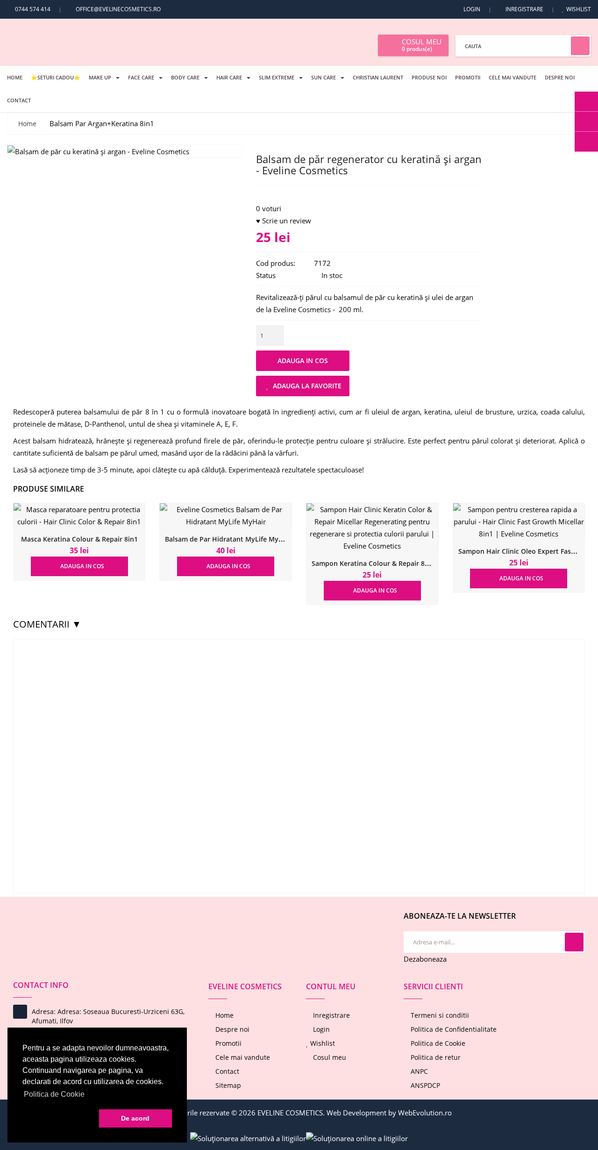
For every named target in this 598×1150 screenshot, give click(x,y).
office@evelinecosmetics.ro (118, 9)
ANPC (418, 1071)
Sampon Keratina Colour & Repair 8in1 (373, 563)
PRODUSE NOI (429, 77)
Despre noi (560, 77)
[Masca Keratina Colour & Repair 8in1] (79, 515)
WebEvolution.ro (425, 1112)
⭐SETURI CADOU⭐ (55, 77)
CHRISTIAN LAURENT (378, 77)
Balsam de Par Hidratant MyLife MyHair (228, 539)
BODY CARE (185, 77)
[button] (58, 1118)
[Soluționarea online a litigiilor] (357, 1137)
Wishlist (578, 9)
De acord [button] (135, 1118)
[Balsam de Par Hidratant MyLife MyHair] (226, 515)
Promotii (467, 77)
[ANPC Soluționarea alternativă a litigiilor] (248, 1137)
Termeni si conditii (439, 1015)
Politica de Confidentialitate (453, 1029)
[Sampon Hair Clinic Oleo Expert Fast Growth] (519, 521)
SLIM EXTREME (276, 77)
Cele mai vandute (512, 77)
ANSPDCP (424, 1085)
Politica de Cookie (437, 1043)
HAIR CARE (229, 77)
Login (471, 9)
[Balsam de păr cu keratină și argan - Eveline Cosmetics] (98, 150)
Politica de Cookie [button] (54, 1094)
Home (14, 77)
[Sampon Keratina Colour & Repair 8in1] (372, 527)
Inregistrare (524, 9)
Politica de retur (435, 1057)
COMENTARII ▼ (47, 624)
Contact (19, 100)
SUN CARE (323, 77)
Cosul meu (328, 1057)
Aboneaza (574, 942)
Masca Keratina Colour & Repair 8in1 (79, 539)
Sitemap (227, 1085)
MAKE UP (100, 77)
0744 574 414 (32, 9)
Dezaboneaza (425, 959)
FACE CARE (141, 77)
